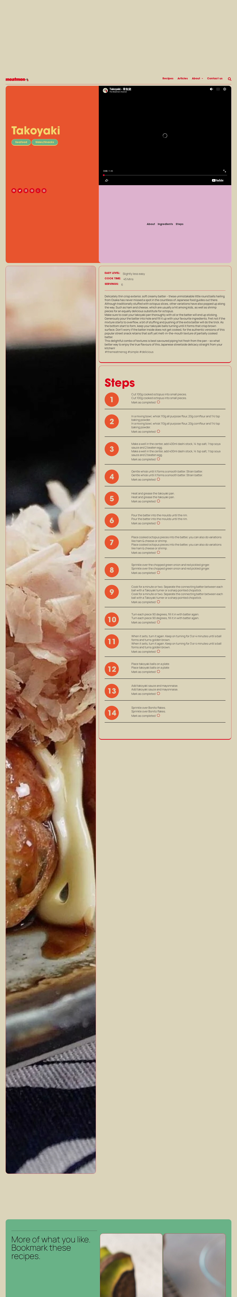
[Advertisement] (50, 1196)
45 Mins (128, 279)
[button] (14, 190)
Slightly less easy (134, 274)
